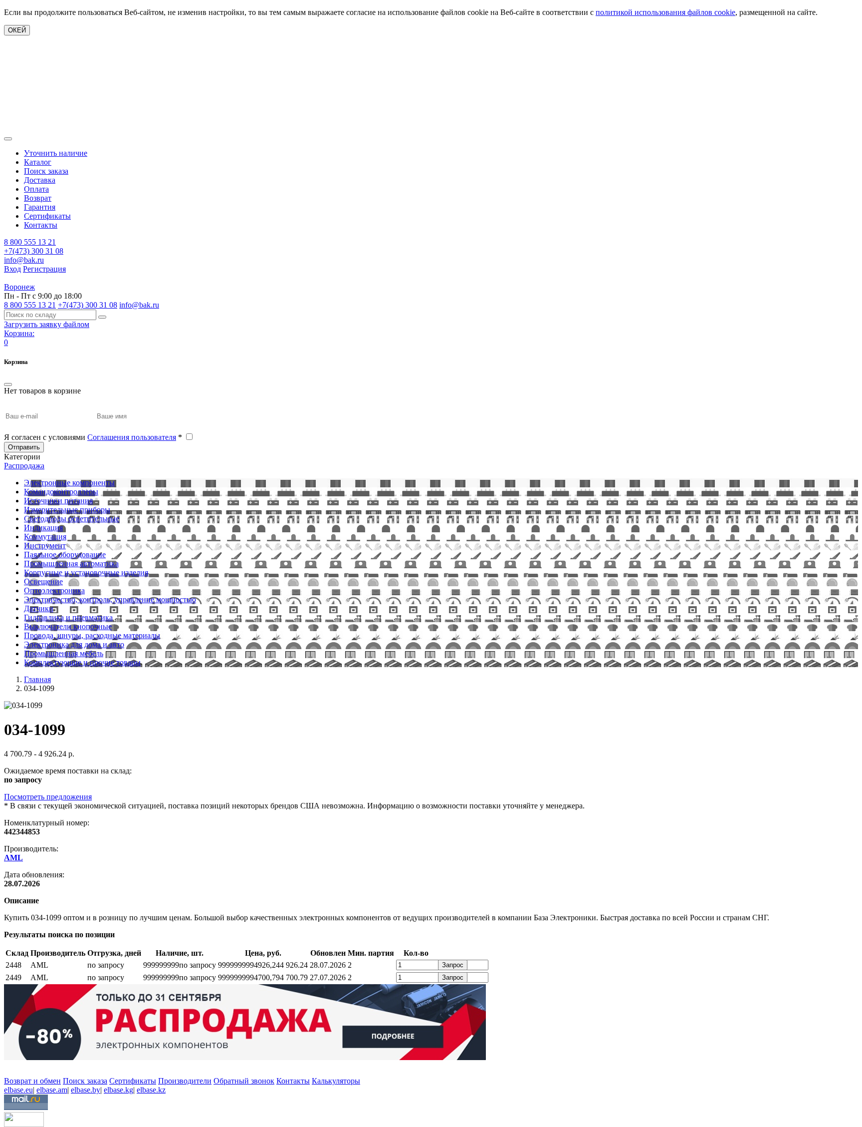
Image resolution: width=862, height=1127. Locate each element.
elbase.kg (118, 1090)
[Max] (11, 1066)
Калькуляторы (336, 1081)
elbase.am (51, 1090)
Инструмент (45, 545)
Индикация (43, 527)
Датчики (38, 608)
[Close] (8, 384)
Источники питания (58, 500)
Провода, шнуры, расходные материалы (92, 635)
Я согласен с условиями (93, 437)
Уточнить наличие (55, 153)
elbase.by (85, 1090)
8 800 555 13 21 (30, 242)
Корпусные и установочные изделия (86, 572)
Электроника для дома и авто (74, 644)
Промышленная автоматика (71, 563)
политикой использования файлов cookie (665, 12)
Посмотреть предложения (48, 796)
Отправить (24, 447)
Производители (185, 1081)
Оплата (36, 189)
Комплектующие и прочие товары (82, 662)
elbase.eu (18, 1090)
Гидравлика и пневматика (68, 617)
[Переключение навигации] (8, 138)
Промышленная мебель (63, 653)
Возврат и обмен (32, 1081)
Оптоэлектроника (54, 590)
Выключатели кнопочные (68, 626)
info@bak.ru (24, 260)
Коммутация (45, 536)
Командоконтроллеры (61, 491)
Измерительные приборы (67, 509)
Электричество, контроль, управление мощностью (110, 599)
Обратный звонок (244, 1081)
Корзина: (19, 333)
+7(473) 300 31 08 (33, 251)
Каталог (37, 162)
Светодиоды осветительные (71, 518)
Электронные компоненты (69, 482)
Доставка (39, 180)
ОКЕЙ (17, 30)
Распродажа (24, 465)
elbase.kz (151, 1090)
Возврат (37, 198)
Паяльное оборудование (65, 554)
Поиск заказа (46, 171)
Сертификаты (47, 216)
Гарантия (39, 207)
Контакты (40, 225)
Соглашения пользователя (131, 437)
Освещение (43, 581)
